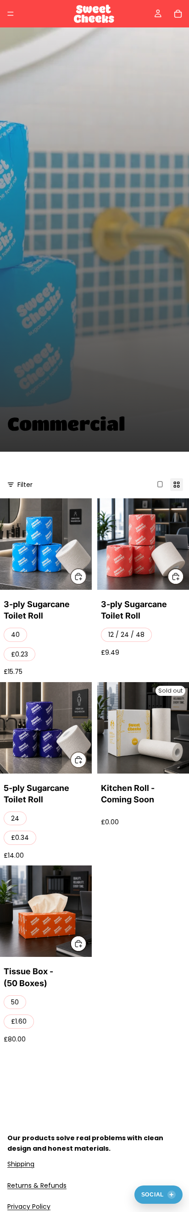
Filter (25, 484)
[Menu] (10, 13)
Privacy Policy (28, 1206)
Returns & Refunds (37, 1185)
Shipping (20, 1164)
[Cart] (178, 14)
